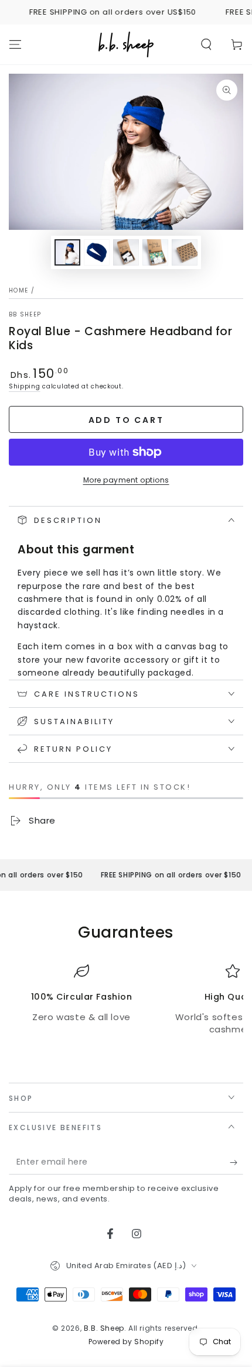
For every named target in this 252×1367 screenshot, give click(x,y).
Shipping (24, 386)
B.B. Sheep (104, 1328)
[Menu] (15, 44)
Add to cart (126, 420)
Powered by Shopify (126, 1342)
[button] (206, 44)
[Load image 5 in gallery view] (184, 252)
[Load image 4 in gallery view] (155, 252)
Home (18, 290)
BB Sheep (25, 315)
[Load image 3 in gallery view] (126, 252)
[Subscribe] (236, 1163)
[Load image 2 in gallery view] (97, 252)
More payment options (126, 480)
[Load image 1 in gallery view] (67, 252)
